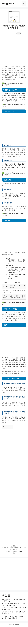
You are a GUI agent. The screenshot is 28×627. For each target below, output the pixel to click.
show (10, 427)
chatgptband (8, 4)
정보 (14, 545)
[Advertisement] (14, 51)
